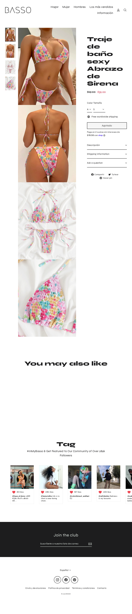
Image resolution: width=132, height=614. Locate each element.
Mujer (66, 7)
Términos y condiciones (83, 588)
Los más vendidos (101, 7)
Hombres (80, 7)
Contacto (101, 588)
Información (105, 13)
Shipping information (98, 154)
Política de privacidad (58, 588)
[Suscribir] (90, 544)
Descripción (93, 145)
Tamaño (97, 102)
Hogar (55, 7)
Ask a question (95, 162)
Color (90, 102)
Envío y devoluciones (36, 588)
